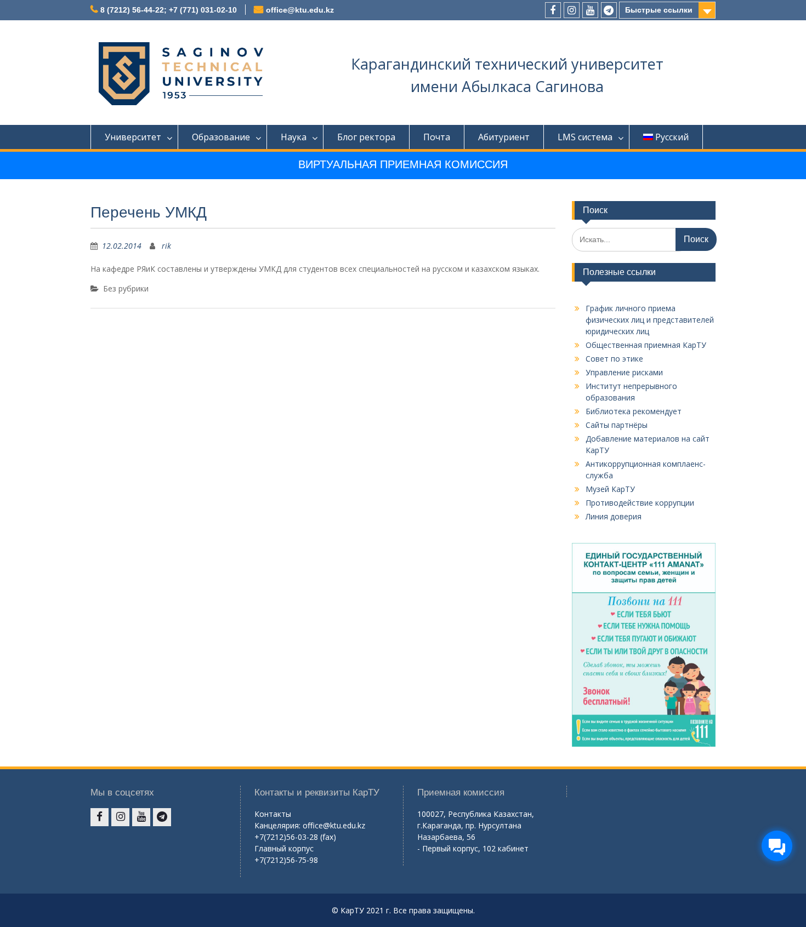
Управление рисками (624, 372)
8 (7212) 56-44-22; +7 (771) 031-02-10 (168, 9)
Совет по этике (614, 358)
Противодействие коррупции (640, 502)
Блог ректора (366, 137)
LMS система (585, 137)
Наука (293, 137)
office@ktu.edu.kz (300, 9)
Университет (133, 137)
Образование (221, 137)
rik (166, 246)
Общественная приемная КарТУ (646, 345)
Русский (672, 137)
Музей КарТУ (610, 489)
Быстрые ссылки (659, 9)
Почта (436, 137)
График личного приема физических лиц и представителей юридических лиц (650, 319)
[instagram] (572, 10)
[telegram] (609, 10)
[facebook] (553, 10)
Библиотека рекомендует (634, 411)
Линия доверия (614, 516)
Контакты (272, 814)
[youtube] (590, 10)
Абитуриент (504, 137)
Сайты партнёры (617, 425)
